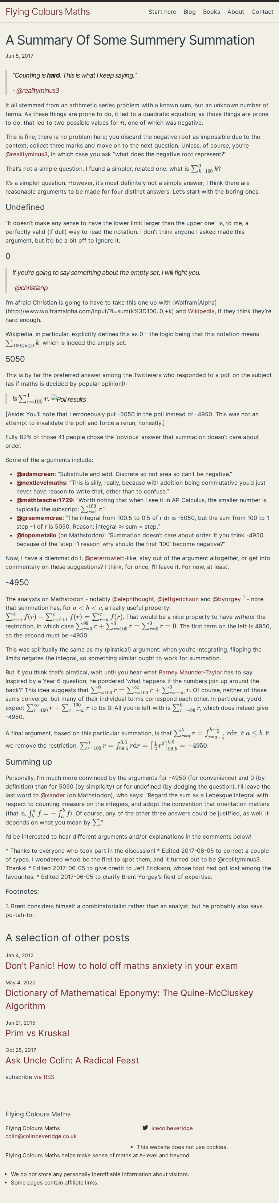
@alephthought (133, 599)
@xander (53, 795)
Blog (189, 11)
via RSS (44, 1076)
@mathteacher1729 (44, 500)
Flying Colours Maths (47, 11)
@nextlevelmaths (41, 482)
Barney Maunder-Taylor (190, 672)
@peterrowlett (104, 558)
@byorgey (227, 599)
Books (211, 11)
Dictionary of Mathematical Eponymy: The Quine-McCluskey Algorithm (129, 999)
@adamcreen (35, 474)
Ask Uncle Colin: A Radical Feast (72, 1060)
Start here (162, 11)
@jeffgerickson (178, 599)
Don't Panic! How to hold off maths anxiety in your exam (121, 965)
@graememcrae (39, 517)
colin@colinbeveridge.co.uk (41, 1136)
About (235, 11)
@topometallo (36, 535)
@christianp (31, 288)
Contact (262, 11)
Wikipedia (201, 311)
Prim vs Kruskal (37, 1033)
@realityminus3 (37, 90)
